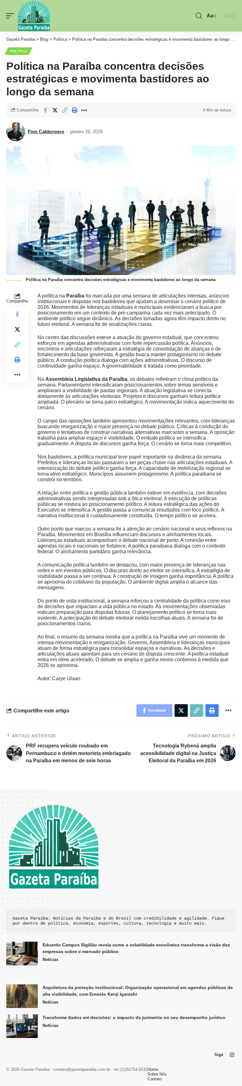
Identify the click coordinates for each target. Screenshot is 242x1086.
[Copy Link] (64, 110)
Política (18, 51)
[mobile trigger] (11, 16)
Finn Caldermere (46, 131)
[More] (84, 110)
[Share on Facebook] (45, 110)
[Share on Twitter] (54, 110)
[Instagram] (232, 1054)
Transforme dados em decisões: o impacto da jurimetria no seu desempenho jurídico (134, 1017)
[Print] (74, 110)
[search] (199, 16)
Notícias (50, 959)
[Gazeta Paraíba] (34, 16)
